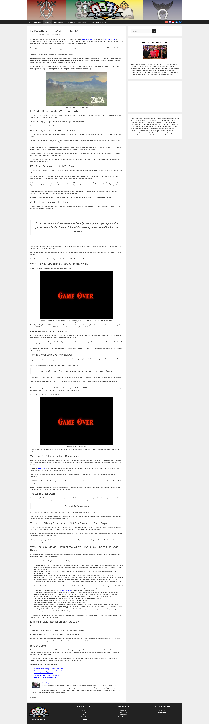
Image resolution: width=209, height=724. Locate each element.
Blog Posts (123, 706)
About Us (84, 710)
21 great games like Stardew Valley (45, 677)
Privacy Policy (85, 716)
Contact (85, 719)
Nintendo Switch (110, 39)
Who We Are (99, 22)
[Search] (154, 31)
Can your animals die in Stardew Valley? (46, 675)
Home (29, 22)
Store (106, 22)
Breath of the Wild (86, 39)
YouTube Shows (81, 22)
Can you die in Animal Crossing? (44, 673)
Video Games (47, 22)
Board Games (37, 22)
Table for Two (162, 710)
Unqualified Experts (162, 712)
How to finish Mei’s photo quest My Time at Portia (49, 671)
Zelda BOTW (41, 468)
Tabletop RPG (71, 22)
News (92, 22)
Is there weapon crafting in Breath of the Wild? (48, 669)
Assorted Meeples (41, 719)
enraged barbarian (65, 590)
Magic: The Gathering (59, 22)
